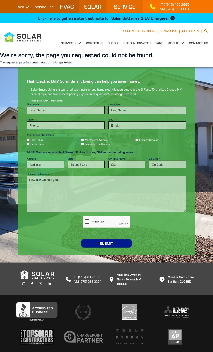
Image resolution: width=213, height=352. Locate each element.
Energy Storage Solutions (98, 143)
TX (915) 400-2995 (87, 277)
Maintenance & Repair (96, 139)
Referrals (190, 31)
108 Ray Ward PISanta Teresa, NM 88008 (129, 279)
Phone (31, 119)
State (72, 158)
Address (32, 158)
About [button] (173, 43)
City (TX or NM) (117, 158)
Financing (169, 31)
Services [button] (68, 43)
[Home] (20, 37)
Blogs (113, 43)
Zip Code (154, 158)
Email (112, 119)
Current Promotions (139, 31)
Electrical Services (148, 139)
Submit (106, 243)
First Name (34, 104)
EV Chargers (37, 143)
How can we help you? (39, 174)
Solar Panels (37, 139)
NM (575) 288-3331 (88, 281)
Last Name (115, 104)
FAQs (159, 43)
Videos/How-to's (136, 43)
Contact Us (198, 43)
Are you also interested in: (40, 134)
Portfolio (94, 43)
